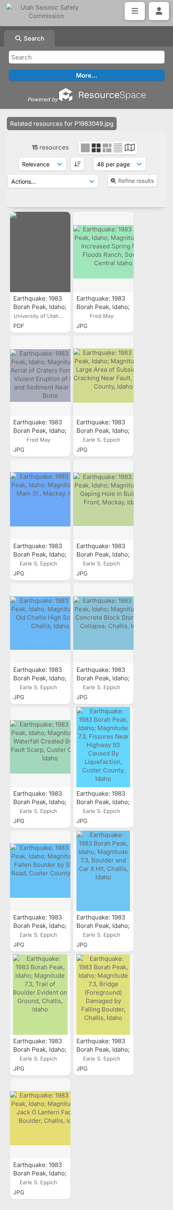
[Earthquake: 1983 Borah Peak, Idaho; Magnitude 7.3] (40, 252)
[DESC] (77, 164)
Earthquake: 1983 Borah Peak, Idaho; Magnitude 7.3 (39, 307)
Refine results (136, 180)
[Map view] (130, 148)
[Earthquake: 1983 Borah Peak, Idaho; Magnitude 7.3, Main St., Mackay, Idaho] (40, 499)
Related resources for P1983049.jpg (61, 123)
